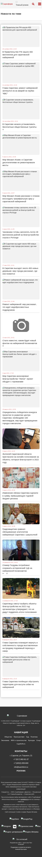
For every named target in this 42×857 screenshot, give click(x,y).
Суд (27, 737)
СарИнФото (21, 744)
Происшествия (19, 737)
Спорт (38, 740)
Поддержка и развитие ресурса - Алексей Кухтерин (21, 848)
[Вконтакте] (14, 826)
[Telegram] (6, 826)
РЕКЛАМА (21, 771)
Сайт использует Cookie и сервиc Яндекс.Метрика (21, 812)
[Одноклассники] (26, 826)
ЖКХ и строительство (19, 740)
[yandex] (13, 832)
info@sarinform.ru (21, 767)
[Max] (38, 826)
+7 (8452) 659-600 (21, 763)
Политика (34, 737)
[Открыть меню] (39, 4)
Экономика (5, 740)
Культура (31, 740)
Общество (8, 737)
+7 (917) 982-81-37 (21, 759)
